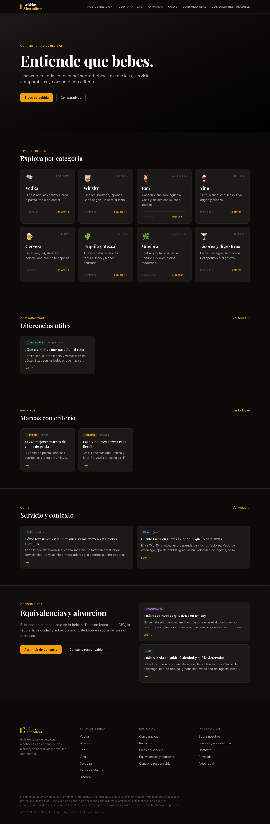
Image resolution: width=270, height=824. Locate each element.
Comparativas (130, 6)
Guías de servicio (151, 750)
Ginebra (85, 777)
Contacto (205, 750)
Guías (172, 6)
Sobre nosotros (209, 736)
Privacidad (206, 756)
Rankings (155, 6)
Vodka (84, 736)
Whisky (85, 743)
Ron (82, 750)
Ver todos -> (241, 410)
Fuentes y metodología (215, 743)
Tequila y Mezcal (92, 770)
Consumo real (194, 6)
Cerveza (86, 763)
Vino (83, 756)
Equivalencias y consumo (156, 756)
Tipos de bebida (97, 6)
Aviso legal (206, 763)
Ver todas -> (241, 318)
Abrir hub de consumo (40, 649)
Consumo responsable (231, 6)
